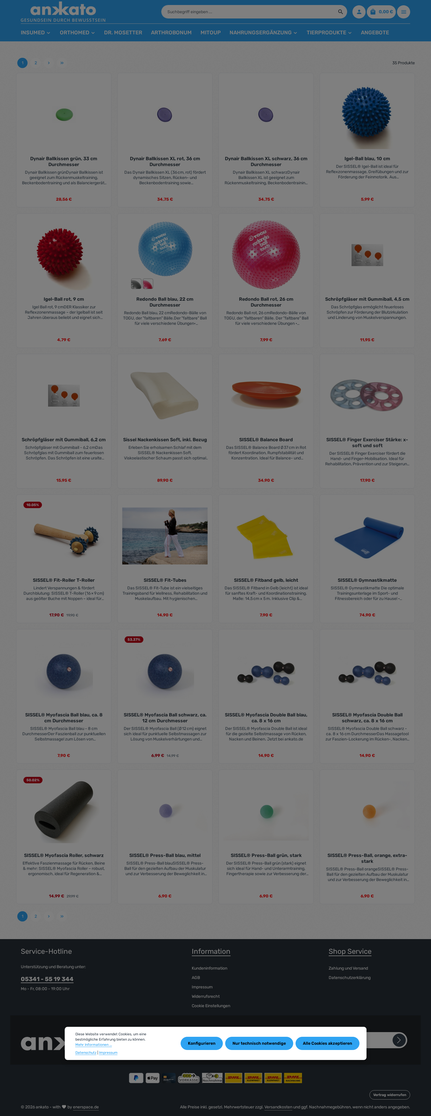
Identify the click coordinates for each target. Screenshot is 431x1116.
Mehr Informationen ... (93, 1045)
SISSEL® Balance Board (266, 439)
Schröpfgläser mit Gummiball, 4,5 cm (367, 299)
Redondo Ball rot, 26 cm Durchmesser (266, 302)
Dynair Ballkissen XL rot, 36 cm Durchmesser (165, 161)
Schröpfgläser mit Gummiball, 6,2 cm (64, 439)
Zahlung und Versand (348, 968)
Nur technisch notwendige (259, 1043)
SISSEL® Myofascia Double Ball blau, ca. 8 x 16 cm (266, 717)
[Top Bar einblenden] (403, 11)
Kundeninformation (209, 968)
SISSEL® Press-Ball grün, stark (266, 855)
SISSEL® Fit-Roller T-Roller (64, 580)
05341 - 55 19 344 (47, 979)
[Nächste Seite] (49, 63)
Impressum (202, 987)
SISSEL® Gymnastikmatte (367, 580)
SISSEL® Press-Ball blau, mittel (165, 855)
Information (211, 951)
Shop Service (350, 951)
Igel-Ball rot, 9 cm (64, 299)
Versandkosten (278, 1107)
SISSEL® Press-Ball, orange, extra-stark (367, 858)
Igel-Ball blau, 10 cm (367, 158)
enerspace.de (86, 1107)
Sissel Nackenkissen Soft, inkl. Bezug (165, 439)
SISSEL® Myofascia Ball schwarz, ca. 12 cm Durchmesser (165, 717)
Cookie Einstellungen (211, 1005)
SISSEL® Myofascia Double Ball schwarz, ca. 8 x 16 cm (367, 717)
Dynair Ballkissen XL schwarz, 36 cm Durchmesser (266, 161)
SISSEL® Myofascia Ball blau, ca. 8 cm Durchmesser (64, 717)
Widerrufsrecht (206, 996)
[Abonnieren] (399, 1040)
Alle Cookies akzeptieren (327, 1043)
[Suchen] (341, 11)
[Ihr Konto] (359, 11)
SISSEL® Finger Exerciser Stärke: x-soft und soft (367, 442)
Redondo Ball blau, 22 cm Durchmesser (165, 302)
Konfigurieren (202, 1043)
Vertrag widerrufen (389, 1095)
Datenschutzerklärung (350, 977)
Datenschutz (85, 1053)
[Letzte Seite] (62, 63)
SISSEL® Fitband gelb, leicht (266, 580)
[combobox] (248, 11)
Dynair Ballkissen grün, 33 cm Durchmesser (63, 161)
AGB (196, 977)
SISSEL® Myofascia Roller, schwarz (64, 855)
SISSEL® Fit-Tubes (165, 580)
